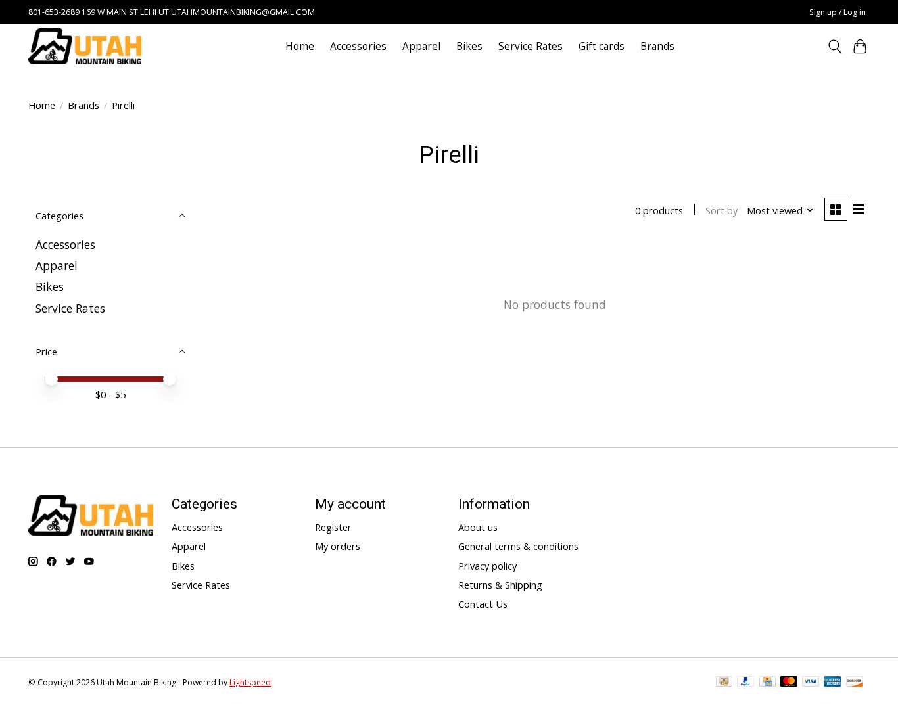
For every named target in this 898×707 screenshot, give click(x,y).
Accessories (358, 46)
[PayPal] (745, 682)
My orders (337, 546)
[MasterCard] (788, 682)
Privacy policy (487, 565)
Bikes (469, 46)
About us (478, 527)
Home (299, 46)
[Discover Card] (854, 682)
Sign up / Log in (837, 12)
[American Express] (832, 682)
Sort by (721, 210)
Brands (657, 46)
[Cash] (724, 682)
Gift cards (602, 46)
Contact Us (483, 603)
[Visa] (810, 682)
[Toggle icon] (834, 46)
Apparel (421, 46)
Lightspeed (250, 682)
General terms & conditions (518, 546)
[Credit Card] (767, 682)
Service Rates (530, 46)
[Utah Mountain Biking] (84, 46)
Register (333, 527)
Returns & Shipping (500, 584)
